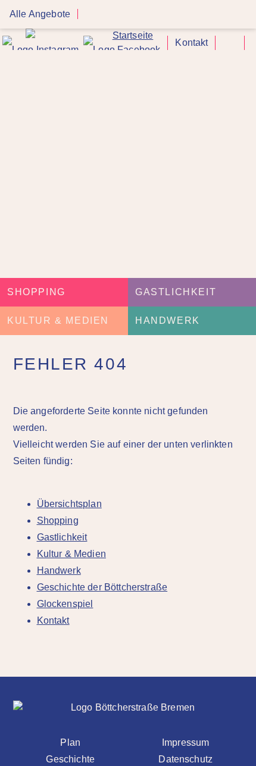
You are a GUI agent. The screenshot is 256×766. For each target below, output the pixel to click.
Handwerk (167, 320)
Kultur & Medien (58, 320)
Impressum (185, 742)
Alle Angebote (40, 14)
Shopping (36, 292)
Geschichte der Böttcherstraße (102, 587)
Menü (243, 15)
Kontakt (191, 42)
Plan (70, 742)
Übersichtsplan (69, 504)
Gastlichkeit (175, 292)
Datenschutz (185, 759)
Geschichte (70, 759)
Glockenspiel (65, 604)
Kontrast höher (230, 47)
